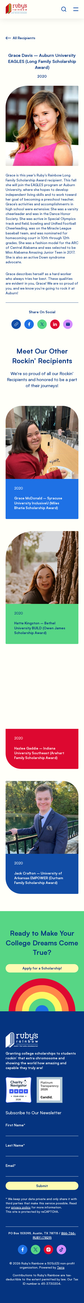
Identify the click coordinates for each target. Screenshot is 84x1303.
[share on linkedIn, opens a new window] (55, 324)
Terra (60, 1267)
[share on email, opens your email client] (68, 324)
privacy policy (21, 1207)
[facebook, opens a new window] (22, 1249)
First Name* (15, 1125)
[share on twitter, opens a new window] (42, 324)
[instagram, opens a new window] (48, 1249)
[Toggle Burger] (75, 9)
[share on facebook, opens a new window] (29, 324)
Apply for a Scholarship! (42, 968)
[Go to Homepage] (16, 9)
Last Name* (15, 1145)
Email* (11, 1165)
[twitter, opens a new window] (35, 1249)
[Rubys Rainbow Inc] (49, 1090)
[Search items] (63, 9)
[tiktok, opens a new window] (61, 1249)
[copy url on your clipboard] (16, 324)
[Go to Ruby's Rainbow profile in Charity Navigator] (18, 1090)
